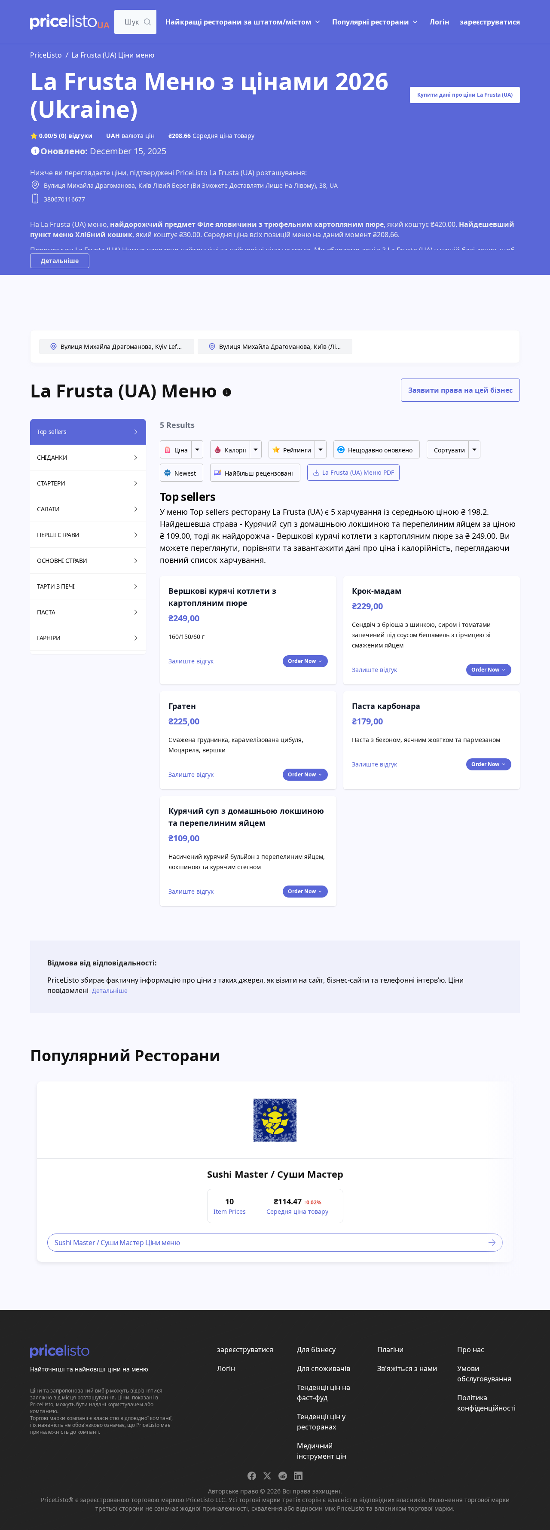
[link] (275, 1120)
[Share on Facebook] (252, 1476)
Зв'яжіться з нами (407, 1368)
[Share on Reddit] (282, 1476)
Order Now (302, 661)
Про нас (470, 1349)
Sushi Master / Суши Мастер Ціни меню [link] (117, 1242)
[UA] (63, 22)
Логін (439, 22)
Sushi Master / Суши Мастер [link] (275, 1173)
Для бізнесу (316, 1349)
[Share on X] (267, 1476)
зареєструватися (490, 22)
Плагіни (390, 1349)
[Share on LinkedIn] (298, 1476)
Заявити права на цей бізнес (460, 390)
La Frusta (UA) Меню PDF (358, 472)
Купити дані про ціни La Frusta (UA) (465, 94)
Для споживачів (323, 1368)
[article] (275, 1171)
